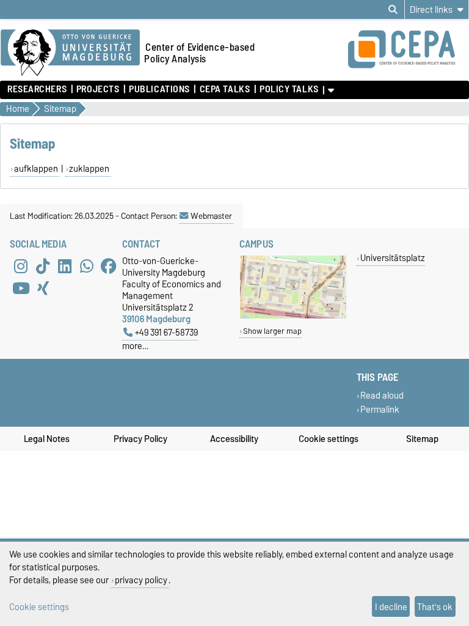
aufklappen (36, 168)
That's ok (435, 606)
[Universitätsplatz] (293, 315)
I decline (391, 606)
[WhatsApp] (87, 266)
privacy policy (141, 579)
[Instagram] (21, 266)
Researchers (37, 89)
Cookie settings (328, 439)
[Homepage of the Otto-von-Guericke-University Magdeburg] (70, 53)
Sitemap (422, 439)
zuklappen (89, 168)
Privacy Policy (140, 439)
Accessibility (234, 439)
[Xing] (43, 288)
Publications (159, 89)
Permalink (379, 409)
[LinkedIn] (65, 266)
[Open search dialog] (393, 9)
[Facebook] (109, 266)
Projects (97, 89)
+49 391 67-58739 (166, 332)
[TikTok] (43, 266)
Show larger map (272, 331)
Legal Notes (47, 439)
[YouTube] (21, 288)
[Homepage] (408, 66)
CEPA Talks (225, 89)
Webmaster (211, 215)
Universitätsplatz (392, 257)
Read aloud (382, 395)
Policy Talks (289, 89)
